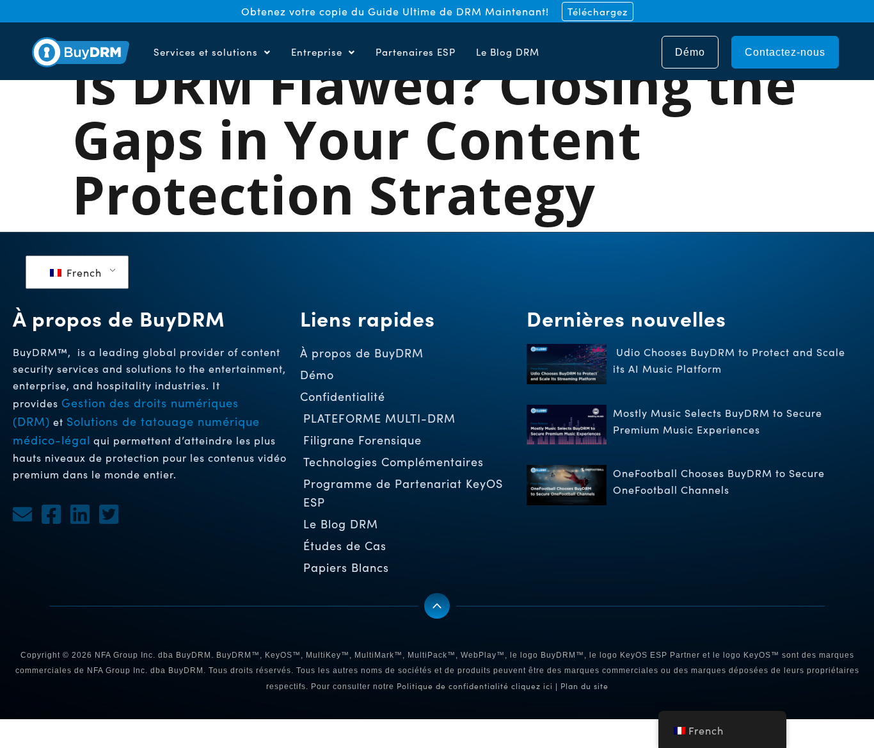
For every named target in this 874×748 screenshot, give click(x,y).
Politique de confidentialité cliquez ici (475, 686)
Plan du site (584, 686)
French (82, 272)
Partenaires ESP (416, 51)
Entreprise (316, 51)
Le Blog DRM (507, 51)
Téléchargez (598, 11)
